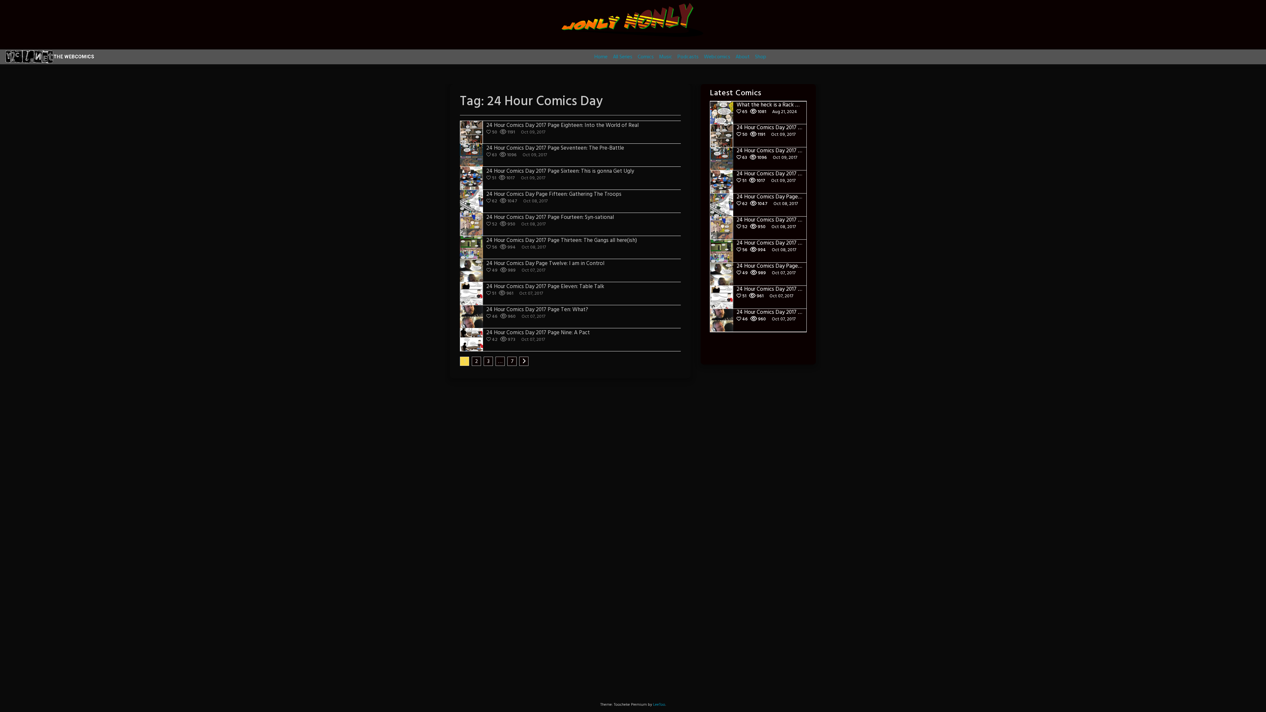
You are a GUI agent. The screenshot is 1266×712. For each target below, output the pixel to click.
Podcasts (688, 57)
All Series (622, 57)
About (743, 57)
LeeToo (659, 704)
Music (665, 57)
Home (601, 57)
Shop (760, 57)
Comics (646, 57)
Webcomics (717, 57)
